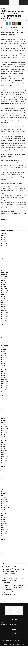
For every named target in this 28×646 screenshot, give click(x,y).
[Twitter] (10, 23)
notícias (20, 582)
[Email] (19, 23)
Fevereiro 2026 (4, 245)
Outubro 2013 (4, 533)
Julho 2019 (3, 395)
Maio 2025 (3, 262)
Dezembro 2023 (4, 294)
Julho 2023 (3, 302)
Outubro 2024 (4, 276)
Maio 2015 (3, 495)
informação (6, 582)
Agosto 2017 (4, 440)
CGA (18, 569)
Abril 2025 (3, 264)
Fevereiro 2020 (4, 381)
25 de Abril (4, 566)
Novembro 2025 (5, 252)
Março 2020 (4, 379)
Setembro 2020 (4, 367)
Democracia (12, 573)
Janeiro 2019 (4, 408)
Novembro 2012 (5, 556)
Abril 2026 (3, 241)
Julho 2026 (3, 235)
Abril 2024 (3, 286)
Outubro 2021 (4, 343)
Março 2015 (4, 499)
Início (2, 6)
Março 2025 (4, 266)
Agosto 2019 (4, 393)
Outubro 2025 (4, 254)
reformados (9, 589)
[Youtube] (15, 633)
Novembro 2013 (5, 531)
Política (15, 587)
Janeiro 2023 (4, 314)
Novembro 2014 (5, 507)
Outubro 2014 (4, 509)
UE (18, 594)
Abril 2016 (3, 473)
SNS (15, 592)
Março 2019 (4, 404)
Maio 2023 (3, 306)
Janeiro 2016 (4, 479)
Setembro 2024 (4, 278)
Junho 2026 (3, 237)
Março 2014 (4, 523)
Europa (21, 578)
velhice (12, 596)
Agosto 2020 (4, 369)
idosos (9, 580)
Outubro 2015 (4, 485)
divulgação (12, 576)
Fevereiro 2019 (4, 406)
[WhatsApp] (16, 23)
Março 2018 (4, 426)
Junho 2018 (3, 420)
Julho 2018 (3, 418)
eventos (4, 580)
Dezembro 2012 (4, 554)
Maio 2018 (3, 422)
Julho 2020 (3, 371)
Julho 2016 (3, 466)
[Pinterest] (13, 23)
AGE (3, 569)
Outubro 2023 (4, 298)
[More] (22, 23)
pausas (3, 587)
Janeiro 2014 (4, 527)
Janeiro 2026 (4, 247)
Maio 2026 (3, 239)
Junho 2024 (3, 282)
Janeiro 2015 (4, 503)
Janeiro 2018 (4, 430)
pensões (9, 587)
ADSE (24, 566)
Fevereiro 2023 (4, 312)
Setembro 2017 (4, 438)
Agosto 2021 (4, 347)
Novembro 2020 (5, 363)
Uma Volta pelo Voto (6, 596)
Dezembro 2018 (4, 410)
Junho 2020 (3, 373)
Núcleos (14, 585)
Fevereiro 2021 (4, 357)
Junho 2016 (3, 468)
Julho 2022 (3, 325)
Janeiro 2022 (4, 337)
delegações (5, 573)
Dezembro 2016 (4, 456)
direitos (17, 573)
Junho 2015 (3, 493)
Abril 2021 (3, 353)
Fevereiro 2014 (4, 525)
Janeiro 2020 (4, 383)
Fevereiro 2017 (4, 452)
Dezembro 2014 (4, 505)
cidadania (22, 569)
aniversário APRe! (8, 569)
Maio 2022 (3, 329)
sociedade (6, 594)
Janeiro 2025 (4, 270)
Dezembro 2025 (4, 249)
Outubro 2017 (4, 436)
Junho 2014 (3, 517)
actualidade (19, 566)
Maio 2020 (3, 375)
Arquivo (3, 8)
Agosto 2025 (4, 258)
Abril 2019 (3, 402)
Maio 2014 (3, 519)
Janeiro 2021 (4, 359)
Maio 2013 (3, 543)
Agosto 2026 (4, 233)
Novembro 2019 (5, 387)
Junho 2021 (3, 349)
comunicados (5, 571)
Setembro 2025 (4, 256)
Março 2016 (4, 475)
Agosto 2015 (4, 489)
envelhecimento (13, 578)
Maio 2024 (3, 284)
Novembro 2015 (5, 483)
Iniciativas (14, 583)
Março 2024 (4, 288)
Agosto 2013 (4, 537)
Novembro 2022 (5, 318)
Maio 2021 (3, 351)
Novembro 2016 (5, 458)
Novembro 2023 (5, 296)
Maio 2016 (3, 470)
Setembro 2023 (4, 300)
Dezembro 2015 (4, 481)
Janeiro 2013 (4, 552)
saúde (21, 589)
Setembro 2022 (4, 322)
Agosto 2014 (4, 513)
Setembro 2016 (4, 462)
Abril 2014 (3, 521)
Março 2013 (4, 548)
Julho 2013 (3, 539)
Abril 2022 (3, 331)
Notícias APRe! (6, 585)
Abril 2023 (3, 308)
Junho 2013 (3, 541)
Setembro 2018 (4, 416)
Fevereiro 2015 (4, 501)
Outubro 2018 (4, 414)
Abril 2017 (3, 448)
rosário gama (16, 589)
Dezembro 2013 (4, 529)
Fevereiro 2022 (4, 335)
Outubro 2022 (4, 320)
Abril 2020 (3, 377)
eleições (4, 578)
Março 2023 (4, 310)
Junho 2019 (3, 397)
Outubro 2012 (4, 558)
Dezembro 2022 (4, 316)
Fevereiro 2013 (4, 550)
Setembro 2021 (4, 345)
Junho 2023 (3, 304)
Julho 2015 (3, 491)
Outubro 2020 (4, 365)
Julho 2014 (3, 515)
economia (18, 576)
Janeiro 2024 (4, 292)
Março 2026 (4, 243)
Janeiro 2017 (4, 454)
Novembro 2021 (5, 341)
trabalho (14, 594)
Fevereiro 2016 (4, 477)
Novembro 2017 (5, 434)
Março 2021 (4, 355)
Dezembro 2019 (4, 385)
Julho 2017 (3, 442)
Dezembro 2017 (4, 432)
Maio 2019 (3, 400)
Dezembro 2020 (4, 361)
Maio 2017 (3, 446)
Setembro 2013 (4, 535)
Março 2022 (4, 333)
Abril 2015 (3, 497)
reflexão (3, 589)
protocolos (20, 587)
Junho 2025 (3, 260)
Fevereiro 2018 (4, 428)
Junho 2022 (3, 327)
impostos (14, 580)
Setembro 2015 (4, 487)
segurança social (8, 592)
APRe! (14, 569)
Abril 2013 (3, 546)
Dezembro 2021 (4, 339)
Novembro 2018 (5, 412)
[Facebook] (7, 23)
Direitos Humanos (5, 576)
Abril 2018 (3, 424)
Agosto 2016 (4, 464)
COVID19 (12, 571)
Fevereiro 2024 (4, 290)
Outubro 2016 (4, 460)
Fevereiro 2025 (4, 268)
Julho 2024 (3, 280)
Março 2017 (4, 450)
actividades (12, 566)
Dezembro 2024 (4, 272)
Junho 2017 (3, 444)
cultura (16, 571)
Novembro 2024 (5, 274)
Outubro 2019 (4, 389)
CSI (6, 219)
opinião (21, 585)
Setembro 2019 (4, 391)
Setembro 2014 (4, 511)
